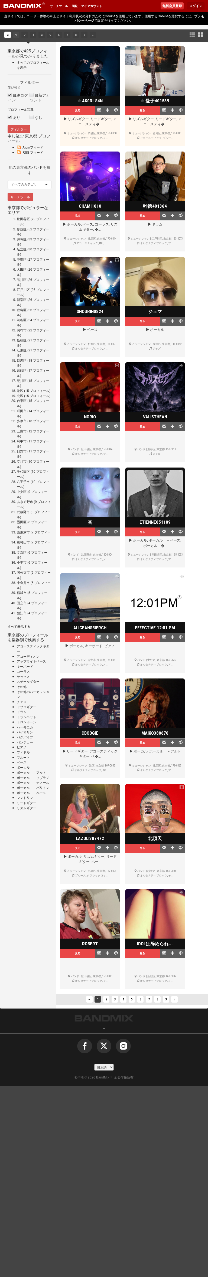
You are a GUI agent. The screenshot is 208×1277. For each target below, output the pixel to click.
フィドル (23, 752)
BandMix (104, 1018)
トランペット (26, 716)
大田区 (22, 269)
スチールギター (28, 681)
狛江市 (22, 612)
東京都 (14, 50)
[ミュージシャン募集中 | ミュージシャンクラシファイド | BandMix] (24, 6)
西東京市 (23, 532)
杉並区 (22, 229)
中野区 (22, 259)
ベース (22, 762)
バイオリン (25, 732)
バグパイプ (25, 737)
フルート (23, 757)
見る (77, 110)
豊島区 (22, 309)
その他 (22, 686)
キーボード (25, 666)
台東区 (22, 400)
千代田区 (23, 471)
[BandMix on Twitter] (104, 1048)
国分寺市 (23, 572)
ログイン (195, 6)
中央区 (22, 491)
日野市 (22, 451)
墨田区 (22, 521)
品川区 (22, 279)
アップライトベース (31, 661)
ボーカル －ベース (31, 792)
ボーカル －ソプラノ (33, 777)
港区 (20, 390)
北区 (20, 395)
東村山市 (23, 542)
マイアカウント (91, 6)
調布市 (22, 330)
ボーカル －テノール (33, 782)
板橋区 (22, 340)
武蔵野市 (23, 511)
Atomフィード (32, 147)
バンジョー (25, 742)
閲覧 (75, 6)
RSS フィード (32, 152)
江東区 (22, 350)
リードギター (26, 802)
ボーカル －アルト (31, 772)
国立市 (22, 602)
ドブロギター (26, 706)
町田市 (22, 410)
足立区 (22, 249)
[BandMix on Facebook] (84, 1048)
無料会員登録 (172, 6)
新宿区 (22, 299)
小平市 (22, 562)
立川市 (22, 461)
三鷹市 (22, 431)
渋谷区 (22, 319)
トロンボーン (26, 722)
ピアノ (22, 747)
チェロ (22, 701)
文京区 (22, 552)
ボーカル (23, 767)
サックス (23, 676)
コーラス (23, 671)
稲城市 (22, 592)
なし (38, 117)
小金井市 (23, 582)
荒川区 (22, 380)
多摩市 (22, 420)
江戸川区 (23, 289)
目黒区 (22, 360)
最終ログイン (18, 97)
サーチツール (59, 6)
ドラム (22, 711)
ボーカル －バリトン (33, 787)
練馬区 (22, 239)
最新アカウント (40, 97)
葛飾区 (22, 370)
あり (16, 117)
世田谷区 (23, 218)
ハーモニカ (25, 727)
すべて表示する (19, 626)
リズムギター (26, 807)
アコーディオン (28, 656)
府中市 (22, 441)
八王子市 (23, 481)
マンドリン (25, 797)
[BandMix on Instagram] (123, 1048)
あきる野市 (25, 501)
